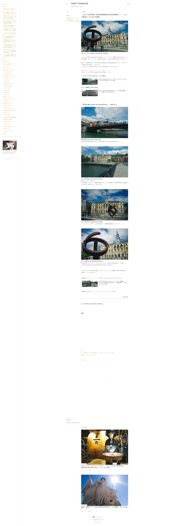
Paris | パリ (6, 67)
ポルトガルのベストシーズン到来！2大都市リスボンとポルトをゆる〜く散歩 (10, 22)
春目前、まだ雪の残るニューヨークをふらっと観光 (10, 26)
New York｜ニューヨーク (9, 76)
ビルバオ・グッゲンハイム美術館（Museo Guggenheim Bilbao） (102, 278)
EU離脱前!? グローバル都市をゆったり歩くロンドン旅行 (10, 30)
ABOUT (4, 133)
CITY (4, 59)
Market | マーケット (8, 121)
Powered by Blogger (99, 517)
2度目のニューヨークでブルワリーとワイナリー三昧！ (10, 9)
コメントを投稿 (87, 470)
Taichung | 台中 (7, 88)
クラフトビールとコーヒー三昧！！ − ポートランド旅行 (10, 33)
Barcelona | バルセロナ (9, 69)
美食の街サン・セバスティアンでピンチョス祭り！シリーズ (96, 70)
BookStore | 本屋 (8, 119)
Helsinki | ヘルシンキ (8, 74)
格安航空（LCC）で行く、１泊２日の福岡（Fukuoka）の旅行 (10, 41)
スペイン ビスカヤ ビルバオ (90, 354)
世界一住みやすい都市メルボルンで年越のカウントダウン (10, 13)
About (81, 6)
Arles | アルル (7, 61)
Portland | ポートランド (9, 78)
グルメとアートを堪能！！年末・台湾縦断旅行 (10, 37)
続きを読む (12, 153)
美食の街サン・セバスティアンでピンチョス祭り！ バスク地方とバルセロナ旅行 (10, 17)
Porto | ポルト (7, 81)
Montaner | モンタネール (9, 108)
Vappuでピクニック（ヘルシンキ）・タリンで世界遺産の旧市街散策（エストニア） (10, 51)
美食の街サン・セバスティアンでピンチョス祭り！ (99, 291)
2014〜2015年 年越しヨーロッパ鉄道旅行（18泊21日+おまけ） (10, 56)
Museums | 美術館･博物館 (10, 117)
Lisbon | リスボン (8, 99)
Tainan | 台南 (7, 90)
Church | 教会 (7, 115)
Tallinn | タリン (7, 94)
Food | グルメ (7, 128)
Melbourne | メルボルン (9, 83)
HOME (4, 4)
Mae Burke (102, 519)
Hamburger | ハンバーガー (10, 126)
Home (72, 6)
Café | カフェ (7, 124)
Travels (77, 6)
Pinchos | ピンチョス (8, 131)
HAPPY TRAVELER (79, 3)
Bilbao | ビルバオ (71, 18)
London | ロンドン (8, 101)
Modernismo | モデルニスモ (10, 110)
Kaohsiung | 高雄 (8, 85)
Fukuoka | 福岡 (7, 72)
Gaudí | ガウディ (7, 106)
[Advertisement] (104, 406)
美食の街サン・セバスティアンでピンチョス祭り (103, 352)
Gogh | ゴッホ (7, 112)
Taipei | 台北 (6, 92)
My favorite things (7, 103)
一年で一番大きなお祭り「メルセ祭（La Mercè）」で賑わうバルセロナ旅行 (10, 46)
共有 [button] (67, 12)
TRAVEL (5, 6)
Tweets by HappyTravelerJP (73, 422)
